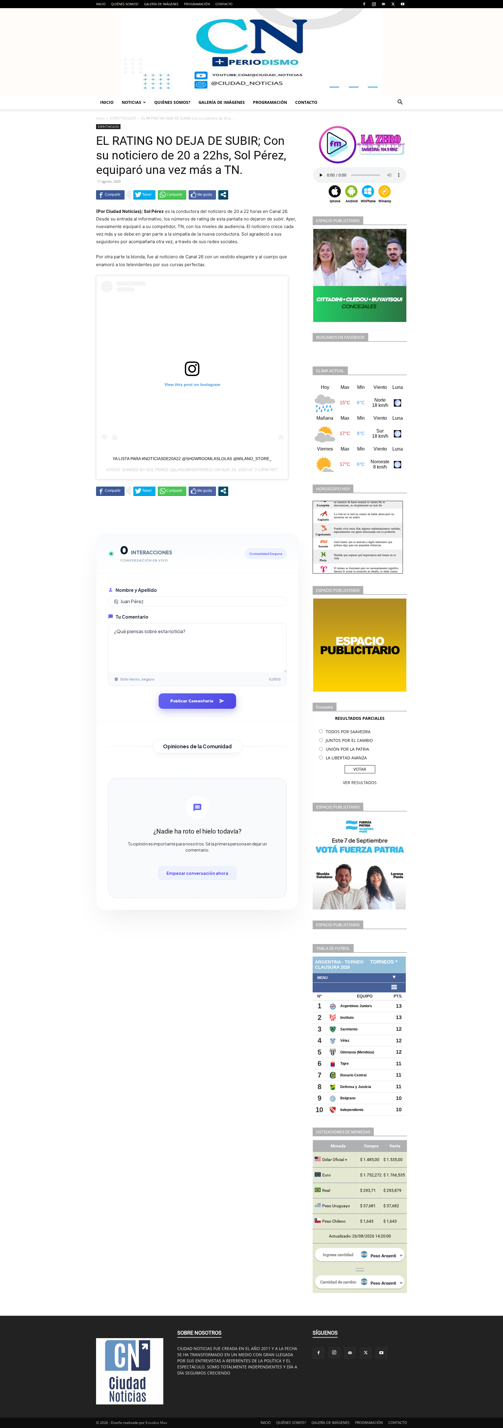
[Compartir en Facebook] (110, 194)
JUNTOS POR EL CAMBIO (349, 740)
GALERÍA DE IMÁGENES (161, 4)
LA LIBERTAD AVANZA (346, 758)
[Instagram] (373, 4)
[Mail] (383, 4)
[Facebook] (364, 4)
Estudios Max (156, 1422)
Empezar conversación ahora (197, 873)
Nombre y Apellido (136, 590)
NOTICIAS (131, 102)
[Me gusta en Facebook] (202, 194)
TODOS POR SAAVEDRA (348, 731)
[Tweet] (144, 194)
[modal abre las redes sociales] (223, 194)
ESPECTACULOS (123, 118)
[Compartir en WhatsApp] (172, 194)
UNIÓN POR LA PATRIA (347, 749)
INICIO (101, 4)
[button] (400, 103)
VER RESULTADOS (360, 782)
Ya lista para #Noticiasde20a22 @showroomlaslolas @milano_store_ (192, 458)
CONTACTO (224, 4)
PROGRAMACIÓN (197, 4)
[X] (393, 4)
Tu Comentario (132, 616)
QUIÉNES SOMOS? (125, 4)
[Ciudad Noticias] (251, 51)
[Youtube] (402, 4)
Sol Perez (157, 469)
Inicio (100, 118)
